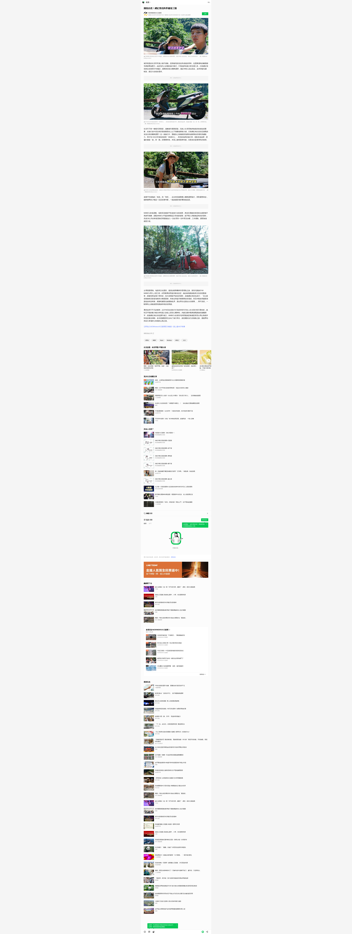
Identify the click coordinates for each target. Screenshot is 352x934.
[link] (149, 932)
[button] (145, 932)
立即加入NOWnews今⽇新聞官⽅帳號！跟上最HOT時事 (164, 327)
